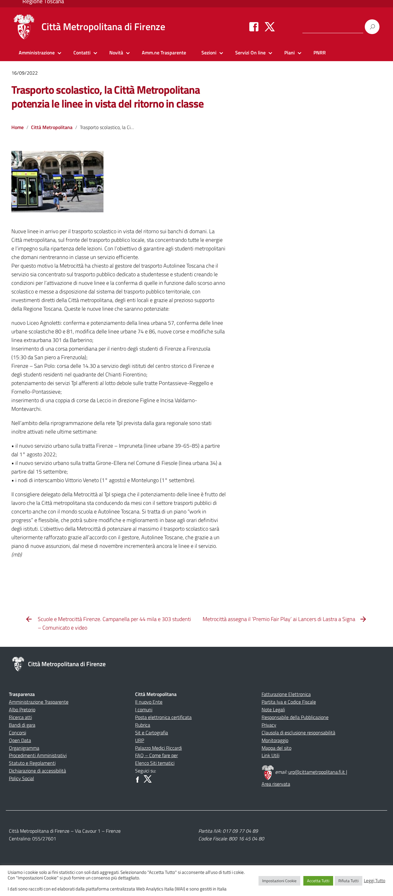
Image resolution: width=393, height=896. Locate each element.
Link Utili (270, 755)
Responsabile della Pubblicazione (295, 717)
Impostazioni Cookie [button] (279, 881)
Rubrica (142, 725)
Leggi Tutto (374, 880)
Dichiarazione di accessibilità (37, 770)
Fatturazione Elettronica (286, 694)
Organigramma (24, 748)
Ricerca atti (20, 717)
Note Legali (273, 709)
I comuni (143, 709)
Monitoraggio (275, 740)
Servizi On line (250, 52)
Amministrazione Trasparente (38, 701)
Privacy (269, 725)
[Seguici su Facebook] (254, 26)
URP (139, 740)
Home (17, 127)
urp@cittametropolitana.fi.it (317, 772)
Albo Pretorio (22, 709)
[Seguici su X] (270, 26)
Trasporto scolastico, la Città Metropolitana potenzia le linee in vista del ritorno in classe (107, 96)
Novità (116, 52)
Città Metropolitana (51, 127)
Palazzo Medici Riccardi (158, 748)
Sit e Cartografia (151, 732)
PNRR (319, 52)
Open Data (20, 740)
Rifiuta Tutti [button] (348, 881)
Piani (289, 52)
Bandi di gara (22, 725)
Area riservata (276, 784)
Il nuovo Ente (148, 701)
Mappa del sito (276, 748)
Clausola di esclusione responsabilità (298, 732)
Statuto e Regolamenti (32, 763)
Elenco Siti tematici (154, 763)
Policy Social (21, 778)
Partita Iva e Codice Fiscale (289, 701)
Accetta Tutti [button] (318, 881)
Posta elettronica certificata (163, 717)
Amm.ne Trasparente (164, 52)
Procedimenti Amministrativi (38, 755)
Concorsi (17, 732)
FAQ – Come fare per (156, 755)
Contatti (82, 52)
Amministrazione (37, 52)
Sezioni (208, 52)
